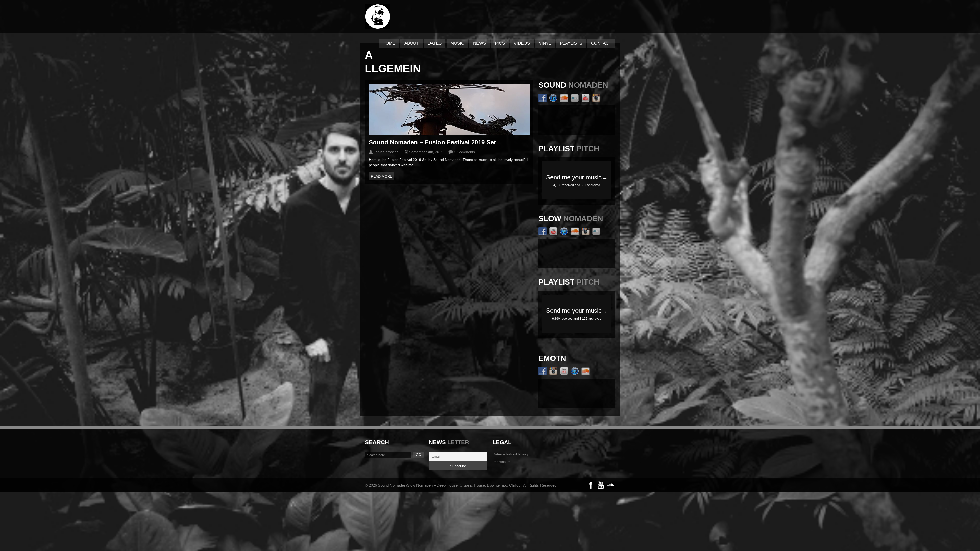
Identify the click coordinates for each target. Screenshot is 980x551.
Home (389, 43)
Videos (522, 43)
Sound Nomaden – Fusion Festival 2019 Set (432, 142)
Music (457, 43)
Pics (500, 43)
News (479, 43)
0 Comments (464, 152)
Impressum (502, 462)
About (411, 43)
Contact (601, 43)
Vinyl (545, 43)
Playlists (571, 43)
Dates (435, 43)
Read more (381, 176)
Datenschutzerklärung (510, 454)
